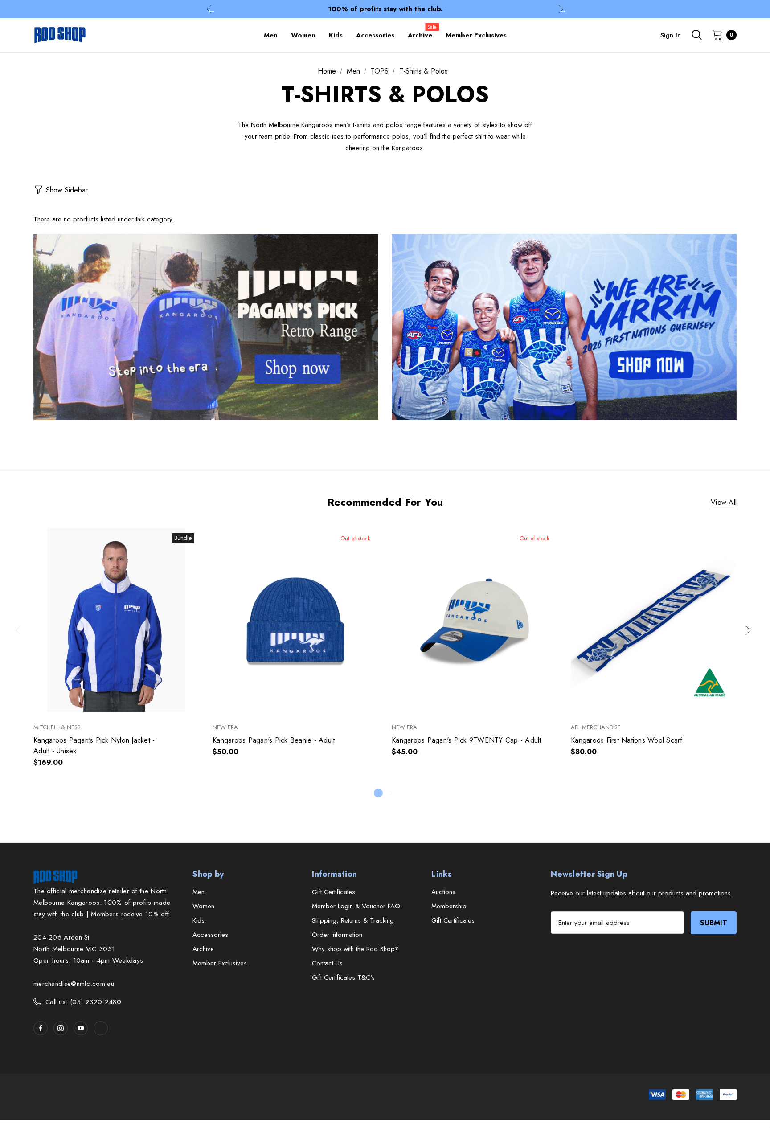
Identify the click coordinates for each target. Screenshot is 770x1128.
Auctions (443, 892)
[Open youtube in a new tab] (81, 1028)
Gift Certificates (333, 892)
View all (724, 502)
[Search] (696, 34)
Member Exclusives (219, 963)
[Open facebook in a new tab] (40, 1028)
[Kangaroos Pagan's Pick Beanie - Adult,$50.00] (295, 620)
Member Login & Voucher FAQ (356, 906)
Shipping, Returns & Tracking (353, 920)
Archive (203, 949)
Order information (337, 935)
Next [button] (560, 9)
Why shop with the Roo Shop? (355, 949)
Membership (449, 906)
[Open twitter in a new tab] (101, 1028)
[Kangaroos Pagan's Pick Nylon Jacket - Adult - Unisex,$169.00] (116, 620)
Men (198, 892)
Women (203, 906)
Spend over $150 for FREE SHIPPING (385, 9)
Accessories (210, 935)
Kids (198, 920)
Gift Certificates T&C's (343, 977)
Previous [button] (209, 9)
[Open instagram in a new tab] (60, 1028)
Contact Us (327, 963)
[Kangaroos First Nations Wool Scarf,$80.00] (654, 620)
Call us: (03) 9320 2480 (83, 1002)
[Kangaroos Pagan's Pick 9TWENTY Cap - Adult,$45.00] (474, 620)
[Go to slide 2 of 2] (391, 793)
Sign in (670, 35)
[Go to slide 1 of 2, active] (378, 793)
